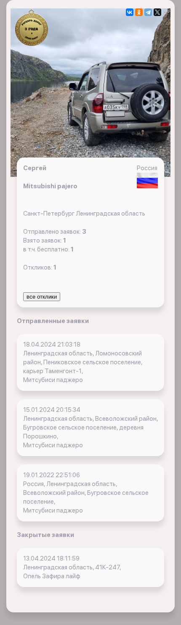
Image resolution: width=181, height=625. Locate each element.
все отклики (42, 297)
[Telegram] (148, 12)
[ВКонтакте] (129, 12)
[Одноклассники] (139, 12)
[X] (157, 12)
